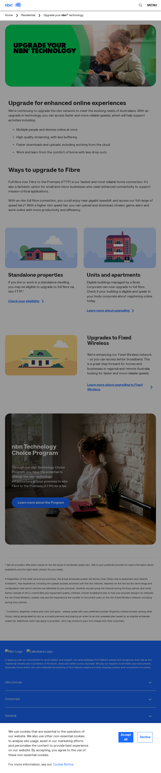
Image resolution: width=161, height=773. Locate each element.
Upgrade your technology (63, 15)
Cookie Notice (63, 764)
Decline (145, 737)
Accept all (126, 737)
